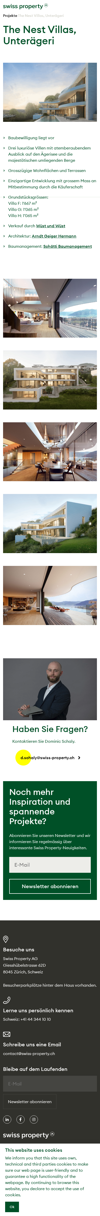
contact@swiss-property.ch (29, 1053)
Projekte (10, 15)
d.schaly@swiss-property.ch (48, 757)
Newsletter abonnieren (50, 886)
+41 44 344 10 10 (36, 1019)
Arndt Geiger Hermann (54, 236)
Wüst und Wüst (50, 225)
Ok (12, 1207)
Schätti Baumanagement (67, 246)
